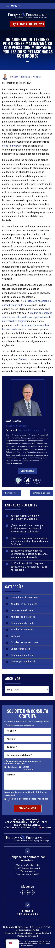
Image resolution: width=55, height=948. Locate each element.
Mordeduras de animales (24, 597)
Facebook (22, 892)
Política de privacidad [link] (27, 936)
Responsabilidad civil (22, 655)
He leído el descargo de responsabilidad (28, 800)
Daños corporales (20, 649)
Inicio (16, 820)
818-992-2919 (36, 24)
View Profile (27, 471)
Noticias (37, 76)
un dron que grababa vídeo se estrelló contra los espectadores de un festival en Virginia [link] (27, 317)
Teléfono (12, 767)
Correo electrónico (28, 768)
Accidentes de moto (22, 629)
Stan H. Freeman (21, 76)
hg (36, 480)
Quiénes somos (31, 820)
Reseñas (34, 822)
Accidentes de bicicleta (24, 604)
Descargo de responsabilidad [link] (18, 933)
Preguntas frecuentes (26, 825)
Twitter (33, 892)
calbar (18, 480)
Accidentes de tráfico (23, 616)
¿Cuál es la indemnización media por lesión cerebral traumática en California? (29, 541)
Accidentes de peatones (24, 642)
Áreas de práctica (16, 822)
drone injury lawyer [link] (12, 145)
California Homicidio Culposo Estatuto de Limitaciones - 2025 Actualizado (29, 567)
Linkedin (28, 892)
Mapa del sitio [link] (42, 933)
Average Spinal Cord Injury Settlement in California (25, 517)
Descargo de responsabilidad (19, 792)
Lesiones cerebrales (22, 610)
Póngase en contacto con (19, 828)
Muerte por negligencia (23, 661)
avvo (27, 480)
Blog (45, 822)
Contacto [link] (24, 359)
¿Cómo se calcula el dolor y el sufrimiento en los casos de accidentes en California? (27, 528)
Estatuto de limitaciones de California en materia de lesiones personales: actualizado (29, 554)
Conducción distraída (22, 623)
